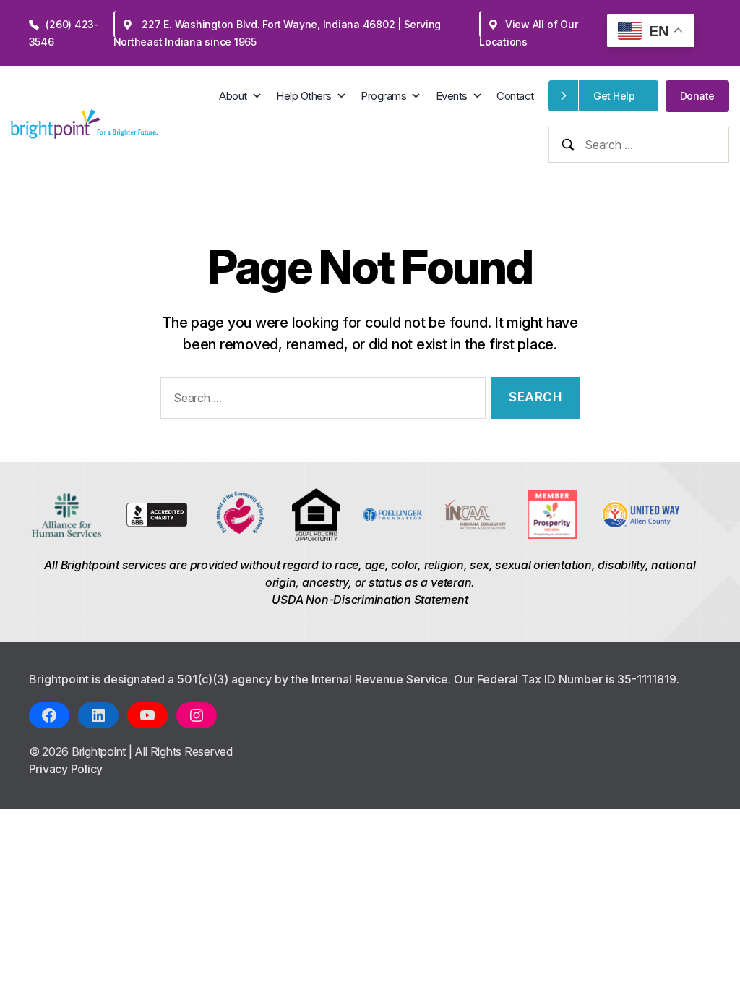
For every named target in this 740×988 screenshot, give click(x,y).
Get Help (613, 96)
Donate (697, 96)
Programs (383, 96)
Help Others (304, 96)
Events (452, 96)
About (233, 96)
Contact (515, 96)
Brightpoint (100, 751)
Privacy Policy (66, 769)
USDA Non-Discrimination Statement (370, 599)
